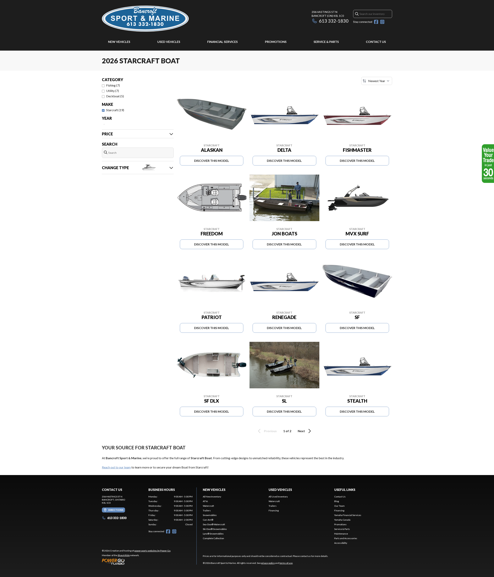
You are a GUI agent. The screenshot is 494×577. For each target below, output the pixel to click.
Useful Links (344, 489)
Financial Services (222, 41)
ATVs (205, 501)
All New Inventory (212, 496)
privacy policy (268, 563)
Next (301, 431)
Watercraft (208, 505)
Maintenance (341, 533)
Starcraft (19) (115, 110)
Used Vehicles (168, 41)
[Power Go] (136, 561)
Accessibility (340, 542)
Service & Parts (326, 41)
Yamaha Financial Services (347, 515)
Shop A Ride (124, 555)
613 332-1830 (334, 21)
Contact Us (376, 41)
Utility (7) (112, 90)
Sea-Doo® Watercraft (214, 524)
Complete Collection (213, 538)
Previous (270, 431)
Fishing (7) (113, 85)
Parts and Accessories (345, 538)
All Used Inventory (278, 496)
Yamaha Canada (342, 519)
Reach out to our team (116, 467)
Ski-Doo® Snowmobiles (215, 529)
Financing (274, 510)
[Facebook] (376, 22)
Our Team (339, 505)
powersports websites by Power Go (152, 550)
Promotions (276, 41)
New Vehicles (119, 41)
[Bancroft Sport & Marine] (145, 19)
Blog (336, 501)
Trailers (207, 510)
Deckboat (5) (115, 96)
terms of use (286, 563)
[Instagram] (382, 22)
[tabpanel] (170, 510)
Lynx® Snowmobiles (213, 533)
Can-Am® (208, 519)
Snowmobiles (210, 515)
